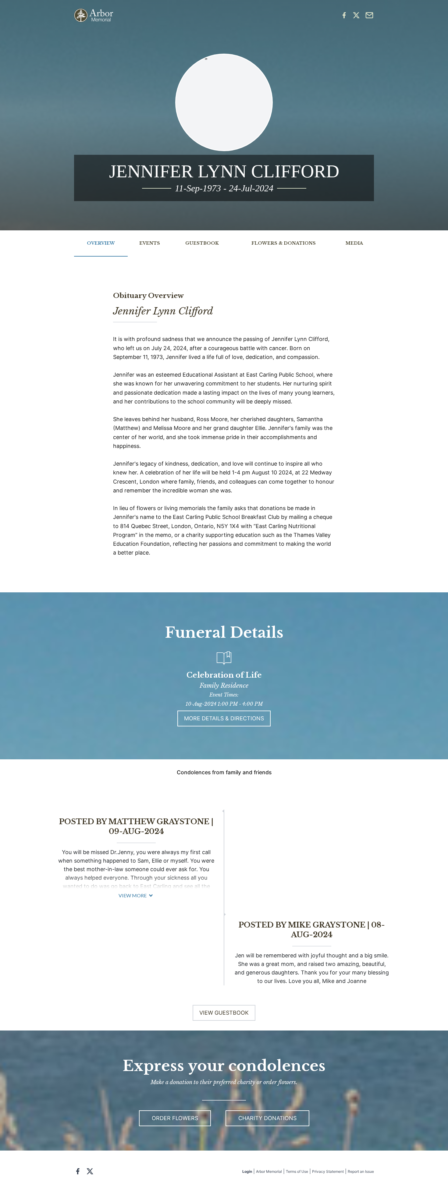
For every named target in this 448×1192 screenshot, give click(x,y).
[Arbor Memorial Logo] (93, 15)
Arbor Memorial (269, 1171)
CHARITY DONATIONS (267, 1118)
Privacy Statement (328, 1171)
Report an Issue (361, 1171)
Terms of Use (297, 1171)
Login (247, 1171)
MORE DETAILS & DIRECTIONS (224, 718)
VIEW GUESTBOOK (224, 1012)
